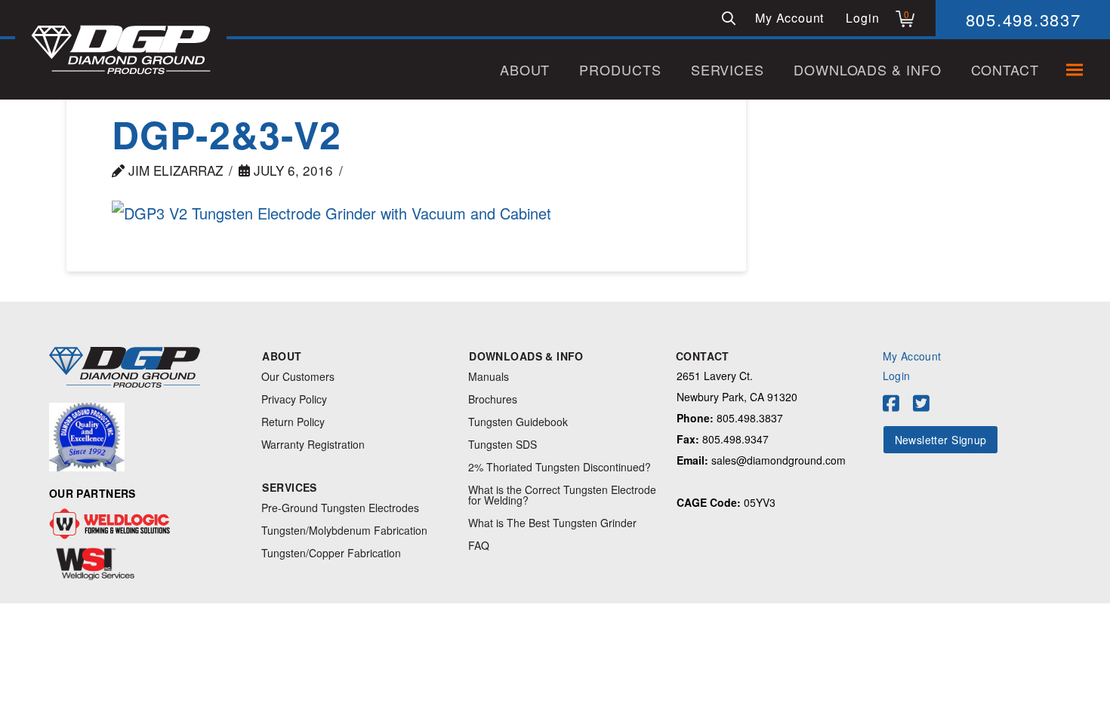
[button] (729, 18)
